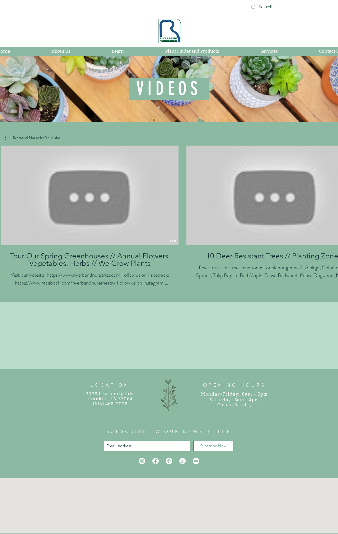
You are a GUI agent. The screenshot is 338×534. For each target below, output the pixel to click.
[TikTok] (182, 461)
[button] (32, 137)
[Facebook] (155, 461)
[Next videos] (330, 194)
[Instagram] (142, 461)
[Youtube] (196, 461)
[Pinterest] (169, 461)
